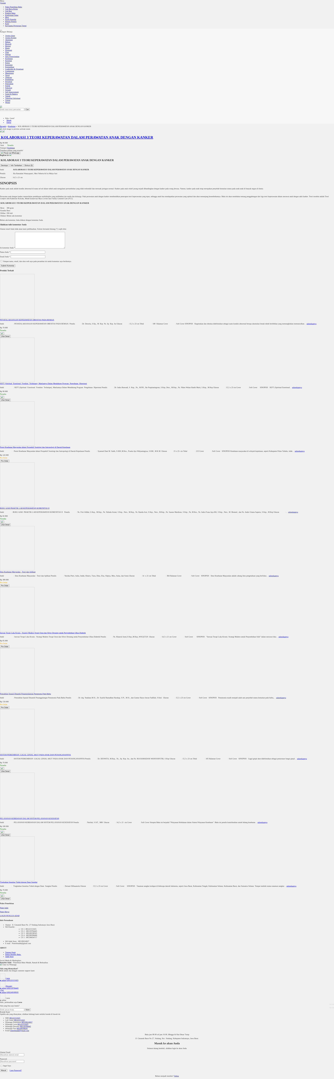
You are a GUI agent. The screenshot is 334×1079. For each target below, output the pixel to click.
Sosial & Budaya (11, 94)
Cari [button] (27, 109)
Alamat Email (5, 1052)
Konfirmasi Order (11, 15)
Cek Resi (8, 11)
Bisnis (7, 48)
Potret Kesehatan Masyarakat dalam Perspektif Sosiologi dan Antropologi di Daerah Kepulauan (35, 447)
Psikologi (8, 88)
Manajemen (9, 73)
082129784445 (25, 1026)
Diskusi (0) (29, 165)
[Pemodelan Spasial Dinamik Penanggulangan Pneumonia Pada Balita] (17, 692)
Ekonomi (8, 50)
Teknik (7, 96)
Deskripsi (4, 165)
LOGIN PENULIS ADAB (9, 916)
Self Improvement (12, 92)
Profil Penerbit (10, 19)
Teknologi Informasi (12, 98)
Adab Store (9, 957)
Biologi (8, 46)
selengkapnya (311, 324)
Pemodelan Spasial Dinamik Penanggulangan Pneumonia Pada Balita (25, 694)
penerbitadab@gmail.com (19, 1031)
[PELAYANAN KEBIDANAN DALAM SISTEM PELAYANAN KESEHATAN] (17, 816)
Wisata (7, 103)
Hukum (8, 54)
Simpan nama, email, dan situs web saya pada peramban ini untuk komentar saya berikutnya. (37, 261)
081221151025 (14, 1018)
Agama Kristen (10, 38)
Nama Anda (4, 252)
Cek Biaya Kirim (11, 9)
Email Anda (4, 257)
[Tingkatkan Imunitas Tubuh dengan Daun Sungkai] (17, 880)
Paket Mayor (4, 912)
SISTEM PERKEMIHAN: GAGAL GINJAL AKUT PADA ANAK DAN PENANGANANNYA (35, 755)
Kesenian (8, 61)
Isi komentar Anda (7, 248)
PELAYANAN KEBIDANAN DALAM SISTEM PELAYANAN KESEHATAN (29, 818)
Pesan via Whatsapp (11, 153)
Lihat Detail (5, 336)
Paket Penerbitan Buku (13, 7)
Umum (7, 100)
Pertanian (8, 82)
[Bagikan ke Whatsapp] (10, 155)
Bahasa (7, 42)
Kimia (7, 63)
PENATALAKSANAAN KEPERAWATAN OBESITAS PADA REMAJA (27, 320)
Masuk (3, 1070)
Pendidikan (9, 80)
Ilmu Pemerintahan (12, 57)
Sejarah (8, 90)
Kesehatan (9, 59)
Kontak (3, 3)
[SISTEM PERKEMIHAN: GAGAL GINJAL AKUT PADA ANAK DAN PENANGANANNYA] (17, 753)
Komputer (9, 65)
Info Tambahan (16, 165)
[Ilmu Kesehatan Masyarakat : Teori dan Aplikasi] (17, 570)
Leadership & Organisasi (14, 69)
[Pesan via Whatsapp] (2, 333)
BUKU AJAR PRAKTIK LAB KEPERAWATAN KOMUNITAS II (24, 508)
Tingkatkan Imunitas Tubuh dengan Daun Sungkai (18, 882)
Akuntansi (9, 40)
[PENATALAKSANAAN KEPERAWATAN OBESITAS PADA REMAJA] (17, 318)
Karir (7, 24)
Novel (7, 75)
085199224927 (27, 1022)
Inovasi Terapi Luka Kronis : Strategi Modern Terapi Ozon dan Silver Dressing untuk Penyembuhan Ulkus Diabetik (43, 633)
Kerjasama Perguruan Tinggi (15, 26)
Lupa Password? (16, 1070)
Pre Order (4, 461)
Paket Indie (4, 908)
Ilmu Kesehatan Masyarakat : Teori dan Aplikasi (17, 572)
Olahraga (8, 77)
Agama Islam (10, 36)
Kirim (28, 1010)
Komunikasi (9, 67)
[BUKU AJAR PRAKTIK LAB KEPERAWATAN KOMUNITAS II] (17, 506)
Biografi (8, 44)
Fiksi (7, 52)
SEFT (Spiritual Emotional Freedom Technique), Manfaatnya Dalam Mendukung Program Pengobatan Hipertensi (43, 384)
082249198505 (22, 1029)
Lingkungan (9, 71)
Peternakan (9, 84)
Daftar (176, 1076)
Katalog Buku (10, 13)
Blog (7, 17)
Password (3, 1059)
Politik (7, 86)
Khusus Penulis (10, 22)
